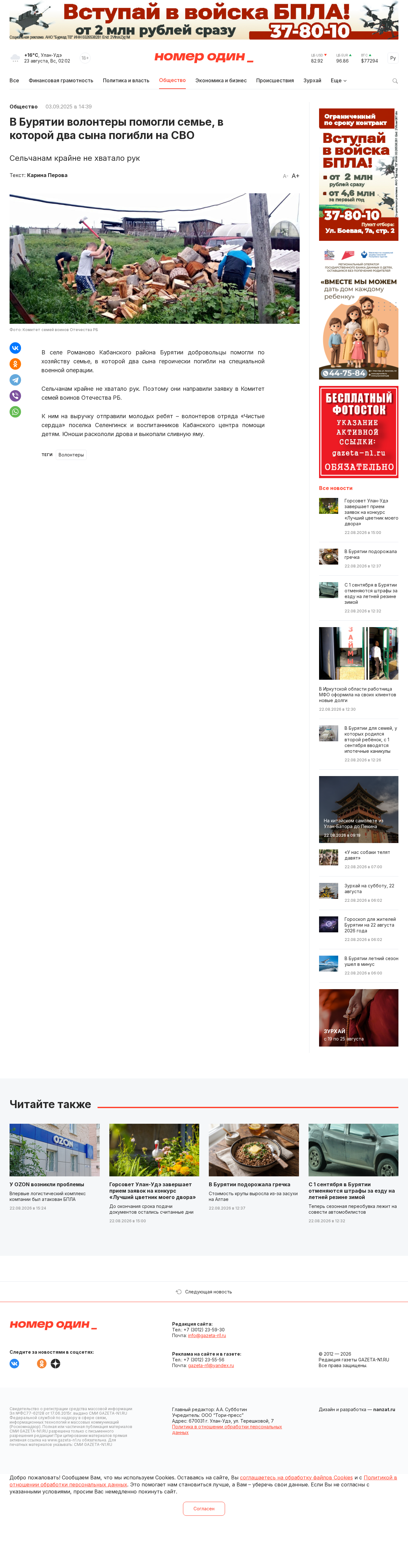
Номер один (204, 58)
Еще (336, 80)
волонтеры (71, 454)
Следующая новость (208, 1291)
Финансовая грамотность (61, 80)
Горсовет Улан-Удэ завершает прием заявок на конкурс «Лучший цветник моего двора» (152, 1190)
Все (14, 80)
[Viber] (15, 396)
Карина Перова (47, 175)
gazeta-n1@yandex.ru (211, 1365)
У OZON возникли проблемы (47, 1184)
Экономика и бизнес (221, 80)
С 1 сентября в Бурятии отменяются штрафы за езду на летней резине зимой (352, 1190)
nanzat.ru (384, 1409)
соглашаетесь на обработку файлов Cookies (296, 1477)
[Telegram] (15, 380)
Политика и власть (126, 80)
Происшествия (275, 80)
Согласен (204, 1508)
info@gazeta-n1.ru (207, 1335)
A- (285, 176)
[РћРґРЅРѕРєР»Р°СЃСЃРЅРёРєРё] (15, 364)
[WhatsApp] (15, 412)
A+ (296, 176)
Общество (172, 80)
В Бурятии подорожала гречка (249, 1184)
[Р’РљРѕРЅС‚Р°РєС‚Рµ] (15, 348)
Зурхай (312, 80)
